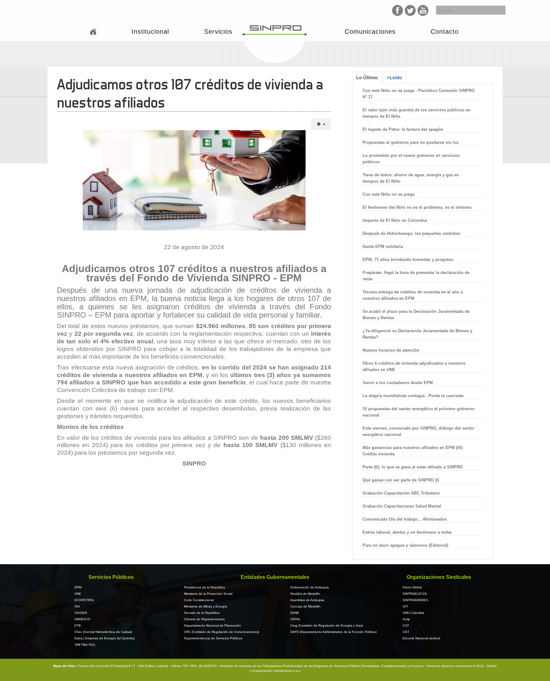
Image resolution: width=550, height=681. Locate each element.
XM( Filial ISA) (84, 644)
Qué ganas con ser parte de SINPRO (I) (401, 480)
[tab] (367, 78)
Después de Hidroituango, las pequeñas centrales (411, 233)
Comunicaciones (370, 31)
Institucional (150, 31)
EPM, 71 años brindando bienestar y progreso (408, 259)
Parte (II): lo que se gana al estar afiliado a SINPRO (413, 467)
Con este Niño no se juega (388, 194)
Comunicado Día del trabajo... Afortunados (405, 519)
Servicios (218, 31)
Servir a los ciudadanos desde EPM (398, 382)
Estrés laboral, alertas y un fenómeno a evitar (407, 532)
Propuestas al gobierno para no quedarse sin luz (411, 142)
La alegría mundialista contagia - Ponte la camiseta (413, 395)
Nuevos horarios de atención (391, 350)
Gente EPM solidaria (383, 246)
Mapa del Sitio (64, 666)
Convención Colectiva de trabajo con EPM (115, 390)
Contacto (445, 31)
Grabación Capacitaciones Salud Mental (402, 506)
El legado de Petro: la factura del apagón (403, 129)
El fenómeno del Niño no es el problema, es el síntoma (417, 207)
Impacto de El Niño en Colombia (395, 220)
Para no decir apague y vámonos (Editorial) (405, 545)
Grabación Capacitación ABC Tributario (401, 493)
